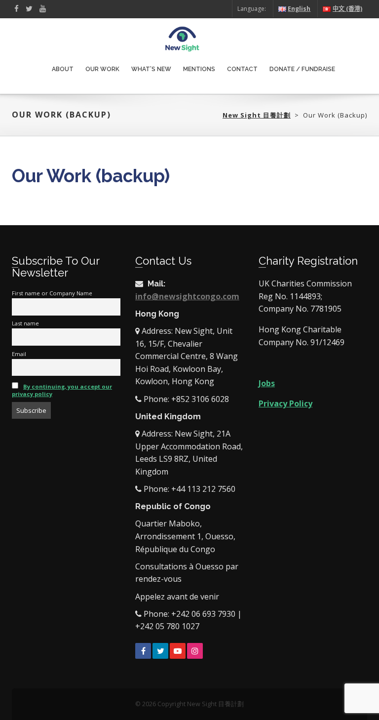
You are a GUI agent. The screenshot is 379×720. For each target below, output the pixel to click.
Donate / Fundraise (302, 69)
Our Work (102, 69)
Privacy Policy (285, 403)
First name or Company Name (52, 293)
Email (19, 354)
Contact (242, 69)
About (63, 69)
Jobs (267, 383)
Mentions (199, 69)
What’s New (151, 69)
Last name (25, 323)
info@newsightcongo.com (187, 296)
